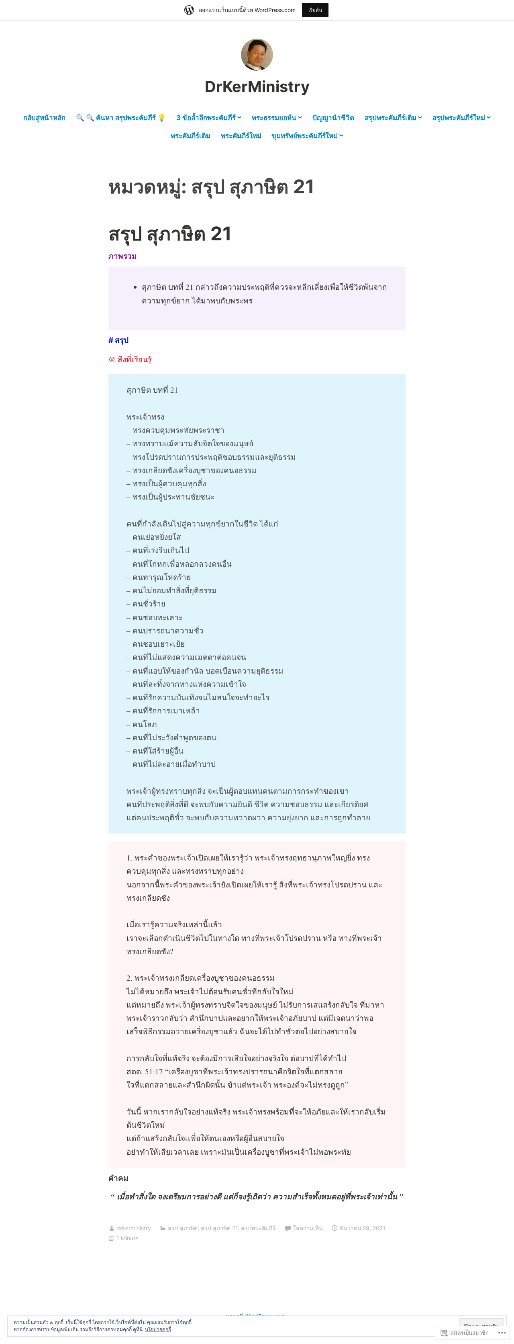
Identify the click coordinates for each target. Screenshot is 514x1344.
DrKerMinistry (257, 86)
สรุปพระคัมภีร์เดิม (390, 118)
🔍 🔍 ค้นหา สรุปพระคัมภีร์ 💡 (121, 118)
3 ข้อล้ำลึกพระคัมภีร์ (206, 118)
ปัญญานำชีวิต (333, 118)
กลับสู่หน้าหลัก (44, 118)
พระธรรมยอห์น (274, 118)
